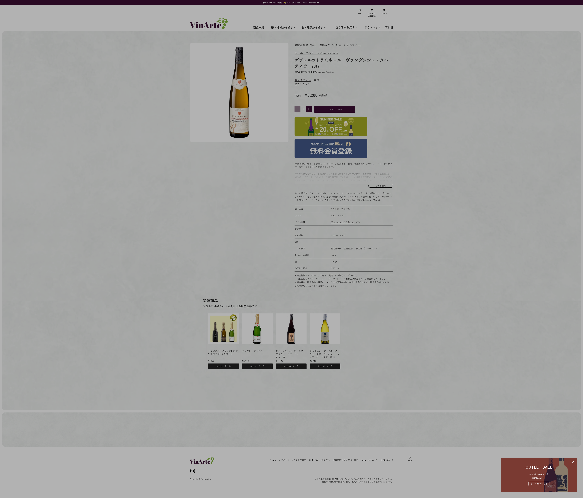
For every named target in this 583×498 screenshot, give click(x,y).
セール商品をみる (538, 483)
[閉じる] (572, 462)
